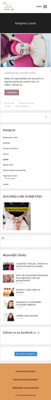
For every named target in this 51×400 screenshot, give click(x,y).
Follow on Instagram (27, 354)
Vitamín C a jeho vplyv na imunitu (28, 291)
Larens (6, 154)
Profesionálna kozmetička (14, 170)
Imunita (6, 143)
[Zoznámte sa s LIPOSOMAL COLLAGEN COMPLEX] (8, 304)
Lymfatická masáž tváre (20, 73)
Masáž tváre (8, 165)
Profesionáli (10, 178)
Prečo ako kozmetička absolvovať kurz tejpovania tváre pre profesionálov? (32, 278)
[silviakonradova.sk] (8, 6)
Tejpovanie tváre (10, 175)
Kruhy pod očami (10, 148)
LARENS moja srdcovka (27, 315)
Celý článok (12, 92)
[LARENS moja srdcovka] (8, 317)
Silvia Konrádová (27, 103)
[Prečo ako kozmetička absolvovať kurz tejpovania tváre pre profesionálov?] (8, 278)
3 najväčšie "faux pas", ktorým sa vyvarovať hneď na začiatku (31, 265)
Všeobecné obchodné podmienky (25, 379)
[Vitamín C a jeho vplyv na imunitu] (8, 292)
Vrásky (6, 184)
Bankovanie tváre (10, 137)
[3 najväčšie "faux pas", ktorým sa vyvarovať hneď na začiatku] (8, 266)
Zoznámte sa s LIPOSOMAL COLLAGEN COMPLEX (28, 303)
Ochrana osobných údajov (26, 371)
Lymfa (5, 159)
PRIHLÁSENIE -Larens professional (25, 387)
